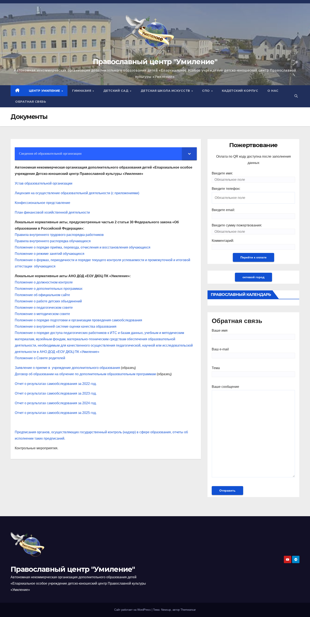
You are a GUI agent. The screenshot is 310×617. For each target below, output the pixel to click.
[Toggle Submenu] (189, 153)
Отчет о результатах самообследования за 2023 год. (56, 393)
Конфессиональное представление (42, 203)
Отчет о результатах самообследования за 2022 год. (56, 384)
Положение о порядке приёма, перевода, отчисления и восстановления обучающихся (83, 247)
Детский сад (116, 91)
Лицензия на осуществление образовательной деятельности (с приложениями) (77, 193)
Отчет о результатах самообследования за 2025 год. (56, 413)
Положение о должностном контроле (44, 282)
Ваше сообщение (225, 386)
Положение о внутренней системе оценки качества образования (65, 326)
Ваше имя (220, 330)
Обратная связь (30, 102)
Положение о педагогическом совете (44, 307)
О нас (273, 91)
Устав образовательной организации (43, 183)
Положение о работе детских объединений (48, 301)
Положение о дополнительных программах (48, 288)
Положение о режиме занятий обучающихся (49, 253)
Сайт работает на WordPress (133, 609)
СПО (206, 91)
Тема (216, 368)
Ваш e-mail (220, 349)
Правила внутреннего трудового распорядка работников (59, 235)
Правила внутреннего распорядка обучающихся (53, 241)
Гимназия (82, 91)
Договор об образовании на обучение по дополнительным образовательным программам (85, 374)
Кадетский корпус (240, 91)
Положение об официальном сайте (42, 295)
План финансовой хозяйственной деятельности (52, 212)
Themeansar (188, 609)
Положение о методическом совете (42, 314)
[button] (296, 96)
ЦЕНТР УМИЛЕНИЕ (45, 91)
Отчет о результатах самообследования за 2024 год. (56, 403)
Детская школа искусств (166, 91)
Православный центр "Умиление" (155, 61)
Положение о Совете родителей (40, 358)
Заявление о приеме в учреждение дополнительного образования (67, 368)
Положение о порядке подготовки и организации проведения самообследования (78, 320)
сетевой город (253, 277)
